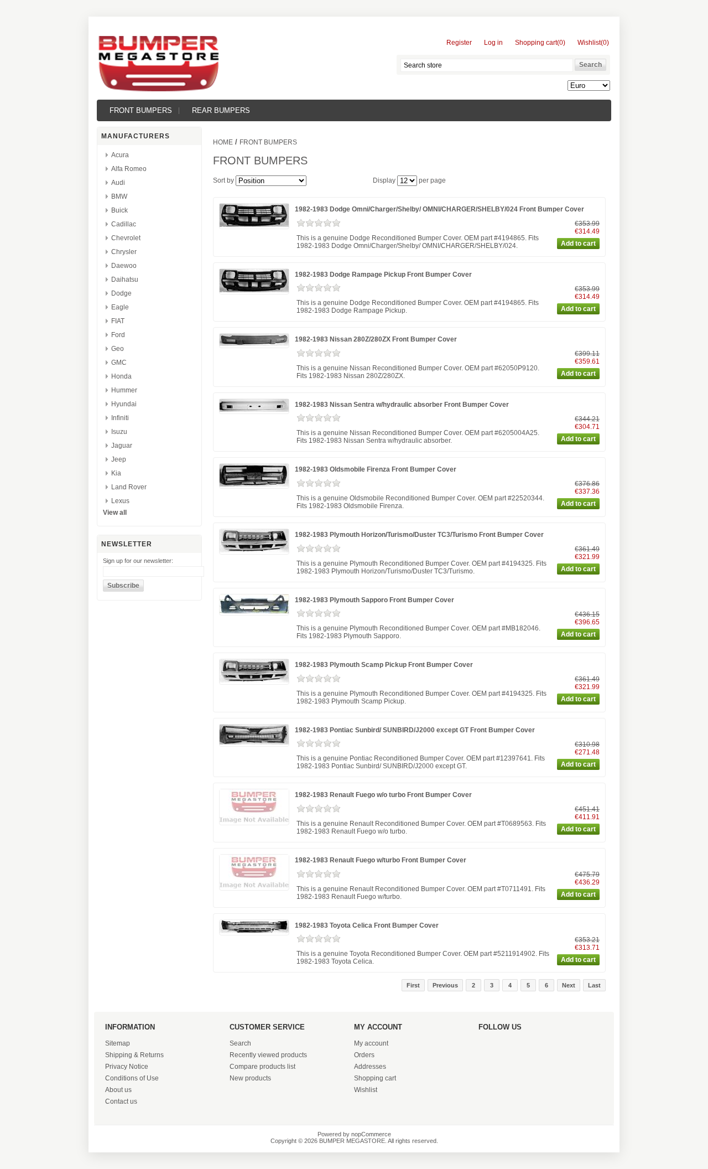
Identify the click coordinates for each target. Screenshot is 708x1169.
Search (240, 1043)
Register (459, 42)
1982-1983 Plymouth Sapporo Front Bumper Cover (374, 600)
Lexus (120, 501)
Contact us (121, 1101)
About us (118, 1090)
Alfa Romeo (129, 169)
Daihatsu (124, 279)
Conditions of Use (132, 1078)
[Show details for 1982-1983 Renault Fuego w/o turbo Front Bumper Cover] (254, 821)
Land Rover (129, 487)
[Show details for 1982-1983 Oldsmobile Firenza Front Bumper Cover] (254, 484)
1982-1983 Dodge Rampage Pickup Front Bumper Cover (383, 274)
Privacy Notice (126, 1066)
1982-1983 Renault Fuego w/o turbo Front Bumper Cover (383, 795)
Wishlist (365, 1090)
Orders (364, 1055)
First (413, 985)
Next (568, 985)
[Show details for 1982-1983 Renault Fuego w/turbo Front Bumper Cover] (254, 886)
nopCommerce (371, 1134)
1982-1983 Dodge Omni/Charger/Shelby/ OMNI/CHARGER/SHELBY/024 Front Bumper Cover (439, 209)
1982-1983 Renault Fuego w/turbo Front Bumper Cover (380, 860)
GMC (119, 362)
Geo (117, 349)
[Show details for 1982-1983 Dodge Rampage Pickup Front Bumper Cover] (254, 290)
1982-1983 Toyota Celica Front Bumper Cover (367, 925)
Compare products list (262, 1066)
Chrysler (124, 252)
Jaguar (121, 445)
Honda (121, 376)
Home (223, 142)
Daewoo (124, 266)
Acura (120, 155)
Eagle (120, 307)
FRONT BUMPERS (141, 110)
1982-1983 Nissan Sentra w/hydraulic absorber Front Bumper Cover (402, 404)
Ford (118, 335)
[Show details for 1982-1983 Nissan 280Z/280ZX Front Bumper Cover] (254, 344)
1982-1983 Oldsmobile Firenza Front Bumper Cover (375, 469)
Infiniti (120, 418)
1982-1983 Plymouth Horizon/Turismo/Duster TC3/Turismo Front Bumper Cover (419, 535)
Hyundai (124, 404)
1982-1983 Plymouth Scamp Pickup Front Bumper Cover (384, 665)
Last (594, 985)
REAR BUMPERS (221, 110)
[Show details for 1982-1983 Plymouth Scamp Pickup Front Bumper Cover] (254, 680)
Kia (116, 473)
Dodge (121, 293)
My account (371, 1043)
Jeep (118, 459)
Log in (493, 42)
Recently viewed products (268, 1055)
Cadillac (123, 224)
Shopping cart (375, 1078)
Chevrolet (125, 238)
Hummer (124, 390)
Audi (118, 183)
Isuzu (119, 432)
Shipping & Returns (134, 1055)
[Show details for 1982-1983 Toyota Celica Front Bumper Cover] (254, 931)
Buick (119, 210)
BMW (119, 196)
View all (115, 512)
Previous (445, 985)
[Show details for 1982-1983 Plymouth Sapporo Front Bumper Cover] (254, 611)
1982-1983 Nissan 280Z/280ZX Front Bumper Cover (376, 339)
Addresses (370, 1066)
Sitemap (117, 1043)
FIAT (117, 321)
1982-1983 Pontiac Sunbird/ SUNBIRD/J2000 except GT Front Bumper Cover (415, 730)
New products (250, 1078)
